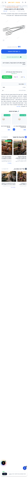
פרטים (10, 474)
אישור (4, 474)
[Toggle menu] (25, 2)
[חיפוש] (22, 2)
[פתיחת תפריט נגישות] (25, 468)
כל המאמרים (5, 137)
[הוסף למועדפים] (3, 40)
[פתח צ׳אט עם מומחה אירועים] (3, 463)
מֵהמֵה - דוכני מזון (14, 2)
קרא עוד (18, 106)
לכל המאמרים (5, 168)
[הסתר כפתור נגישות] (26, 466)
